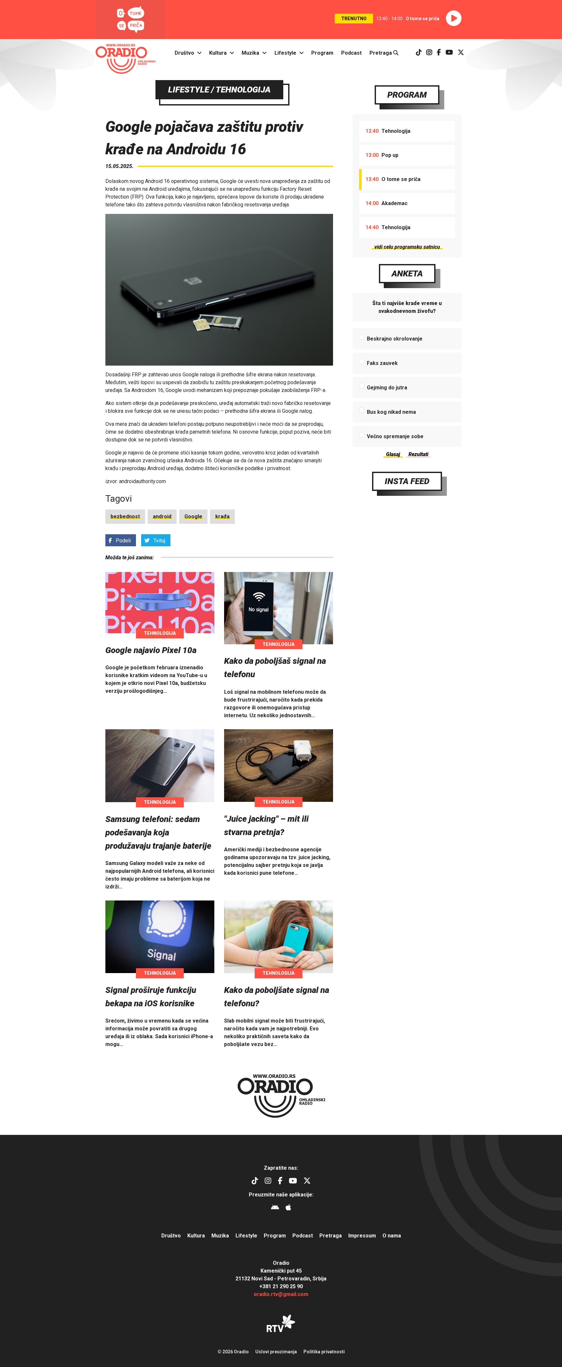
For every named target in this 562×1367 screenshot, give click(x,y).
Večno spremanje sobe (395, 436)
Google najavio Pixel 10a (150, 650)
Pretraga (381, 53)
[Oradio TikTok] (419, 53)
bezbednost (125, 516)
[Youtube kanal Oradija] (449, 53)
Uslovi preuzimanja (276, 1351)
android (162, 516)
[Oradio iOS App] (288, 1208)
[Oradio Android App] (275, 1208)
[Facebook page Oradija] (439, 53)
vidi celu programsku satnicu (407, 247)
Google (193, 516)
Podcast (351, 53)
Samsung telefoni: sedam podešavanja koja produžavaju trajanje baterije (158, 832)
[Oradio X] (460, 53)
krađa (222, 516)
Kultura (218, 53)
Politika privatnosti (324, 1351)
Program (322, 53)
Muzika (250, 53)
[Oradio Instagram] (429, 53)
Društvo (184, 53)
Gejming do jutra (387, 387)
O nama (391, 1236)
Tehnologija (160, 633)
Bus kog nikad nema (391, 412)
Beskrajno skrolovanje (394, 339)
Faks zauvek (382, 363)
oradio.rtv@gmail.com (281, 1294)
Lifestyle (285, 53)
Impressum (362, 1236)
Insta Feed (407, 481)
